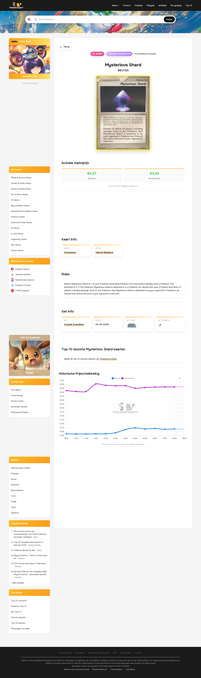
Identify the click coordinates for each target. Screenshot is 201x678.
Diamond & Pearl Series (21, 222)
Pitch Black (16, 390)
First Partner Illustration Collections (30, 563)
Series (115, 5)
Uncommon (70, 252)
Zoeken (169, 19)
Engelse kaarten (22, 269)
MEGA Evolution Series (21, 177)
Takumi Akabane (104, 252)
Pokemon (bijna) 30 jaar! (25, 550)
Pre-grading (176, 5)
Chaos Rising (17, 395)
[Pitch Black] (29, 58)
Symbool (15, 513)
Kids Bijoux (130, 669)
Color (13, 496)
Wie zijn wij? (125, 653)
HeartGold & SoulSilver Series (24, 211)
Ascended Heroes (19, 406)
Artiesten (15, 485)
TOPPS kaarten (22, 290)
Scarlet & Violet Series (21, 183)
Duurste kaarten (18, 617)
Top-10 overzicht (19, 600)
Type (13, 507)
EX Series (15, 228)
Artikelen (163, 5)
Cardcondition (116, 669)
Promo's (127, 5)
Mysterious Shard (108, 359)
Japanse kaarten (22, 274)
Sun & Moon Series (19, 194)
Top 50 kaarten (18, 623)
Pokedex (139, 5)
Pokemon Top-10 (19, 606)
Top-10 (189, 5)
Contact (138, 653)
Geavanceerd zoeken (20, 468)
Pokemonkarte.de (99, 669)
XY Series (15, 200)
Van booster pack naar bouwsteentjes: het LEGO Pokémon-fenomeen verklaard (30, 534)
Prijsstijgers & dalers (20, 628)
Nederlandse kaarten (24, 280)
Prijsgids (151, 5)
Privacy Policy (65, 653)
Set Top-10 (16, 612)
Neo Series (16, 245)
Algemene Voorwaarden (98, 653)
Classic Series (17, 250)
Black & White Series (20, 205)
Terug (64, 46)
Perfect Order (17, 401)
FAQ (115, 653)
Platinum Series (18, 217)
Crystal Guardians (119, 53)
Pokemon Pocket (23, 285)
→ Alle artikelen (17, 583)
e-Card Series (17, 233)
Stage (13, 501)
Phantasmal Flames (19, 412)
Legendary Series (19, 239)
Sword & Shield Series (21, 189)
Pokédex (15, 473)
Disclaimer (79, 653)
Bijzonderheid (17, 490)
